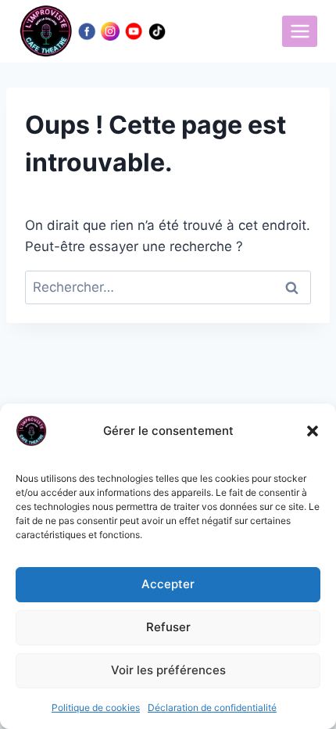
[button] (312, 431)
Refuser (168, 626)
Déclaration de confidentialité (212, 707)
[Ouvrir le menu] (299, 31)
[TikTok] (157, 31)
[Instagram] (110, 31)
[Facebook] (86, 31)
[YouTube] (133, 31)
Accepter (168, 583)
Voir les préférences (168, 670)
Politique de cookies (96, 707)
